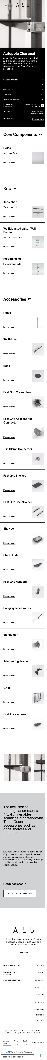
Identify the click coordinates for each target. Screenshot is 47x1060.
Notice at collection (13, 1056)
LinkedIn (40, 1015)
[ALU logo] (22, 5)
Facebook (39, 1020)
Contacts (39, 980)
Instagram (39, 1010)
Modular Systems (11, 965)
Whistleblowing (38, 1042)
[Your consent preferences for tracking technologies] (40, 1055)
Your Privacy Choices (21, 1052)
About (41, 973)
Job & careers (37, 987)
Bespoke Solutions (12, 980)
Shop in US (39, 1002)
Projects (39, 965)
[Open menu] (39, 5)
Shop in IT (40, 995)
